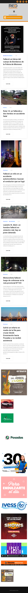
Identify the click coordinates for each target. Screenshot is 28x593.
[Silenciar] (23, 556)
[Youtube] (23, 2)
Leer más (8, 83)
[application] (14, 550)
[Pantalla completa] (25, 556)
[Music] (26, 2)
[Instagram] (20, 2)
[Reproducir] (2, 556)
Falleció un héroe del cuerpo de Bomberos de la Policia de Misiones (13, 61)
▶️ (5, 17)
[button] (14, 11)
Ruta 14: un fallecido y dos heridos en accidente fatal (14, 113)
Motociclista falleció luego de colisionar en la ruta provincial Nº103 (13, 280)
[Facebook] (17, 2)
